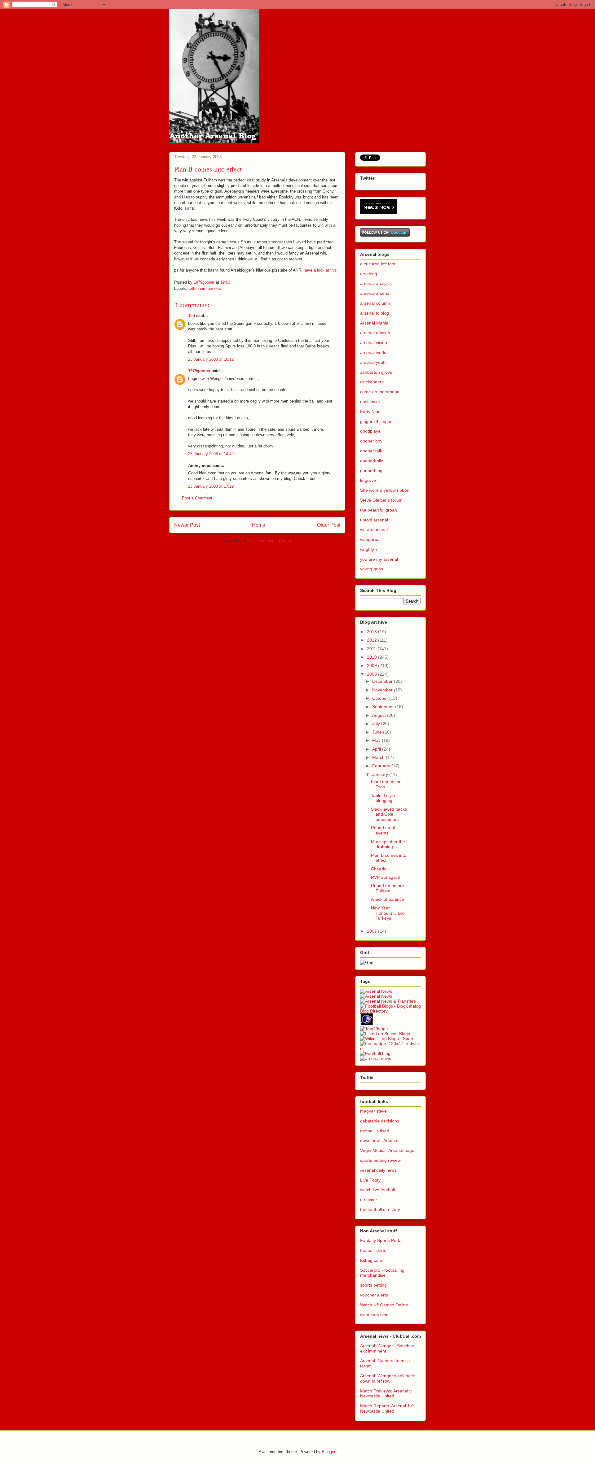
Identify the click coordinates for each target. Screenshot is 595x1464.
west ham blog (374, 1314)
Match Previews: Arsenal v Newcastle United (386, 1393)
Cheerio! (379, 868)
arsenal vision (373, 342)
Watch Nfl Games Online (384, 1304)
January (380, 774)
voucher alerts (374, 1294)
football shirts (373, 1250)
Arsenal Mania (374, 322)
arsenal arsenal (375, 293)
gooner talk (371, 450)
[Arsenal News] (376, 996)
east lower (370, 401)
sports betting (373, 1285)
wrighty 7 (369, 549)
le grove (368, 480)
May (377, 740)
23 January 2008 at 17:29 (211, 486)
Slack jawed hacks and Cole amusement (389, 814)
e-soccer (368, 1199)
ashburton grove (376, 372)
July (376, 723)
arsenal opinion (375, 332)
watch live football (377, 1189)
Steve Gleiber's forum (381, 500)
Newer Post (187, 525)
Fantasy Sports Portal (381, 1240)
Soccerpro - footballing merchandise (382, 1273)
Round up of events (383, 830)
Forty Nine (370, 411)
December (383, 681)
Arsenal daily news (378, 1170)
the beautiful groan (378, 510)
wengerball (370, 539)
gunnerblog (371, 470)
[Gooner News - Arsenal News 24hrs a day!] (376, 991)
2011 (372, 648)
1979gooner (199, 370)
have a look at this (320, 270)
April (377, 749)
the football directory (380, 1209)
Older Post (328, 525)
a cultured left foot (377, 263)
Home (258, 525)
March (379, 757)
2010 (372, 657)
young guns (371, 568)
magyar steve (373, 1111)
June (377, 732)
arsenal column (375, 303)
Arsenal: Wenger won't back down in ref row (387, 1378)
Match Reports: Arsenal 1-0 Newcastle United (387, 1408)
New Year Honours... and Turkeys (388, 913)
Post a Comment (197, 498)
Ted (191, 315)
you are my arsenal (379, 559)
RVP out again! (385, 877)
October (380, 698)
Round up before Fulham (387, 888)
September (383, 706)
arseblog (368, 273)
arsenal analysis (376, 283)
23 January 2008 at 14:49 (211, 453)
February (381, 765)
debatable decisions (379, 1120)
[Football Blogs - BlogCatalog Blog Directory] (390, 1011)
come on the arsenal (380, 391)
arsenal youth (373, 362)
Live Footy (370, 1180)
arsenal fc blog (374, 313)
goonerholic (371, 460)
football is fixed (374, 1130)
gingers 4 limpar (376, 421)
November (383, 689)
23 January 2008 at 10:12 (211, 359)
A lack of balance (387, 899)
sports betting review (380, 1160)
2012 (372, 640)
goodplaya (370, 431)
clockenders (372, 381)
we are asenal (374, 529)
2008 (372, 674)
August (379, 715)
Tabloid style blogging (383, 798)
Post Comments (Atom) (270, 540)
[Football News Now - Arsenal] (390, 1048)
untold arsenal (374, 519)
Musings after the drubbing (388, 844)
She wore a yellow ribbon (384, 490)
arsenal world (373, 352)
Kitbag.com (371, 1260)
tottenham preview (204, 288)
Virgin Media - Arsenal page (387, 1150)
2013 (372, 631)
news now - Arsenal (379, 1140)
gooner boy (371, 440)
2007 (372, 931)
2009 (372, 665)
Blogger (328, 1451)
